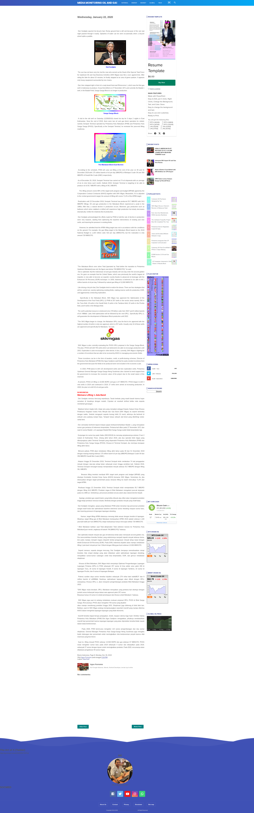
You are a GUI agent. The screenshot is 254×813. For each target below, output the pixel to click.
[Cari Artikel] (174, 2)
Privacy (126, 804)
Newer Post (137, 726)
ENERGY (134, 3)
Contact (115, 804)
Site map (151, 804)
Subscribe (174, 378)
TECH (160, 3)
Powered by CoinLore (162, 522)
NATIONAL (125, 3)
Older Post (83, 726)
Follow (174, 373)
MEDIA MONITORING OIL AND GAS (97, 3)
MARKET (143, 3)
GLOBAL (152, 3)
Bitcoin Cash (162, 505)
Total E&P (86, 659)
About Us (103, 804)
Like (175, 368)
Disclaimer (138, 804)
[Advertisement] (162, 414)
